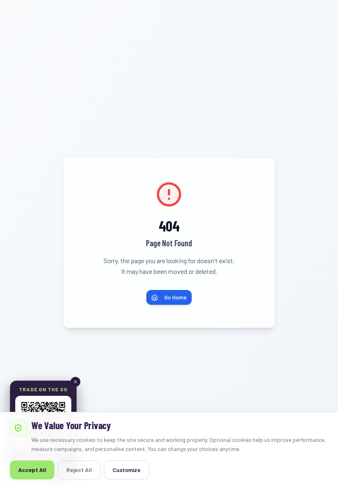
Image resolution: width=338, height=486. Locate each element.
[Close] (75, 382)
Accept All (32, 469)
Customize (127, 469)
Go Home (175, 297)
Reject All (79, 469)
